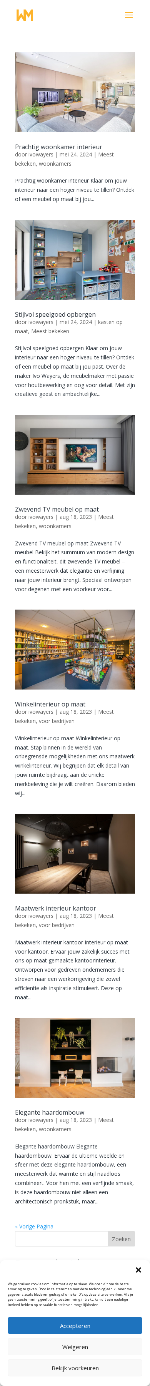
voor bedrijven (57, 721)
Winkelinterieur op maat (50, 704)
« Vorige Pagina (34, 1226)
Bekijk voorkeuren (75, 1368)
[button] (138, 1270)
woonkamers (55, 163)
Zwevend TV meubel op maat (57, 509)
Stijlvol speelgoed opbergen (55, 314)
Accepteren (75, 1325)
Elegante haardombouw (49, 1112)
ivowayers (40, 154)
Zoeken (121, 1239)
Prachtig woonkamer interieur (58, 147)
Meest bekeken (50, 331)
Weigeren (75, 1347)
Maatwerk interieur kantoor (55, 908)
